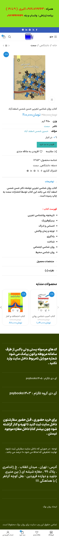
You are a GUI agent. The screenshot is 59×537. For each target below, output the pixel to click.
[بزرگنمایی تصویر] (52, 100)
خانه (54, 45)
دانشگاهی (44, 45)
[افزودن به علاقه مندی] (41, 310)
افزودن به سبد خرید (47, 144)
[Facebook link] (36, 30)
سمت (33, 45)
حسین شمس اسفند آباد (36, 131)
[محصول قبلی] (9, 45)
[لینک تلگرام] (23, 30)
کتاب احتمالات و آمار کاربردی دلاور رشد (15, 318)
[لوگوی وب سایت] (29, 37)
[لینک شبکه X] (33, 30)
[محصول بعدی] (3, 45)
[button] (46, 310)
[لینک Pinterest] (30, 30)
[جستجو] (9, 36)
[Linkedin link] (26, 30)
